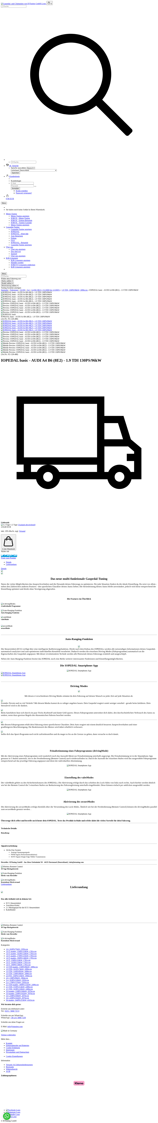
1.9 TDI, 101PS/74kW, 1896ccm (19, 969)
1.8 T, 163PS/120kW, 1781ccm (18, 962)
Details (8, 562)
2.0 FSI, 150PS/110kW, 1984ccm (19, 976)
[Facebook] (13, 1110)
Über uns (9, 247)
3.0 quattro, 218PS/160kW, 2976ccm (20, 991)
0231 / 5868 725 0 (12, 1011)
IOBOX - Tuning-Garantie (21, 223)
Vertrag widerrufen (8, 1035)
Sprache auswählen (18, 168)
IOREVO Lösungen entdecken (23, 265)
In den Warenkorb (8, 549)
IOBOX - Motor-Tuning (20, 218)
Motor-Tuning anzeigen (20, 216)
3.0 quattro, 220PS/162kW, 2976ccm (20, 993)
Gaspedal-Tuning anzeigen (21, 229)
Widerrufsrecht (11, 1069)
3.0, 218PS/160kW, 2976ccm (17, 996)
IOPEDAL (15, 232)
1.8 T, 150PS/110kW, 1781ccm (18, 960)
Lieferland (15, 170)
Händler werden (17, 263)
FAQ (13, 240)
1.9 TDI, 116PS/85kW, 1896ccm (19, 971)
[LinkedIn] (13, 1114)
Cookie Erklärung (13, 1048)
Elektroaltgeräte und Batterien (17, 1045)
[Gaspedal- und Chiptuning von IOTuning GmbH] (23, 4)
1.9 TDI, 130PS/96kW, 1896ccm (19, 974)
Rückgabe (10, 1067)
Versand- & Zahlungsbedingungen (19, 1065)
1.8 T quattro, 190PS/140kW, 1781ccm (21, 958)
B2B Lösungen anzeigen (20, 260)
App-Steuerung (17, 236)
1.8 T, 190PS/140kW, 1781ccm (18, 965)
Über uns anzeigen (18, 249)
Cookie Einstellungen (14, 1056)
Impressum (10, 1050)
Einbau (13, 238)
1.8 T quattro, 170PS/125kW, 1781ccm (21, 956)
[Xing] (11, 1117)
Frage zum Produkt (8, 558)
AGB (8, 1071)
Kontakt (9, 1043)
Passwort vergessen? (24, 193)
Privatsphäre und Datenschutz (17, 1052)
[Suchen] (81, 160)
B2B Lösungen (12, 258)
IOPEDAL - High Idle (19, 234)
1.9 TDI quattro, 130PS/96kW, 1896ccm (22, 967)
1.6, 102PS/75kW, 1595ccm (17, 949)
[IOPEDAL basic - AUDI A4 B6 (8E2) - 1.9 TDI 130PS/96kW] (26, 321)
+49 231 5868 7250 (18, 1018)
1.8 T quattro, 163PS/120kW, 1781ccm (21, 954)
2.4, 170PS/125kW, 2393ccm (17, 982)
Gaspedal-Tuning (12, 227)
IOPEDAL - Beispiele (19, 243)
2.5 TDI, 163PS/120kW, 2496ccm (19, 989)
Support (14, 254)
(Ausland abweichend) (26, 525)
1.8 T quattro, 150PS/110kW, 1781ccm (21, 951)
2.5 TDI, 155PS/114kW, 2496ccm (19, 987)
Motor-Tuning (11, 214)
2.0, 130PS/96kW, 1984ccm (17, 978)
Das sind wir (16, 251)
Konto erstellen (22, 191)
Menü (4, 203)
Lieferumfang (11, 564)
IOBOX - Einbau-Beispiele (21, 220)
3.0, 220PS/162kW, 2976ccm (17, 998)
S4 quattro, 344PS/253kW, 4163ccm (20, 1000)
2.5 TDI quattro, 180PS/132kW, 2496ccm (22, 985)
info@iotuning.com (15, 1026)
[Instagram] (13, 1112)
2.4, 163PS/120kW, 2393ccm (17, 980)
